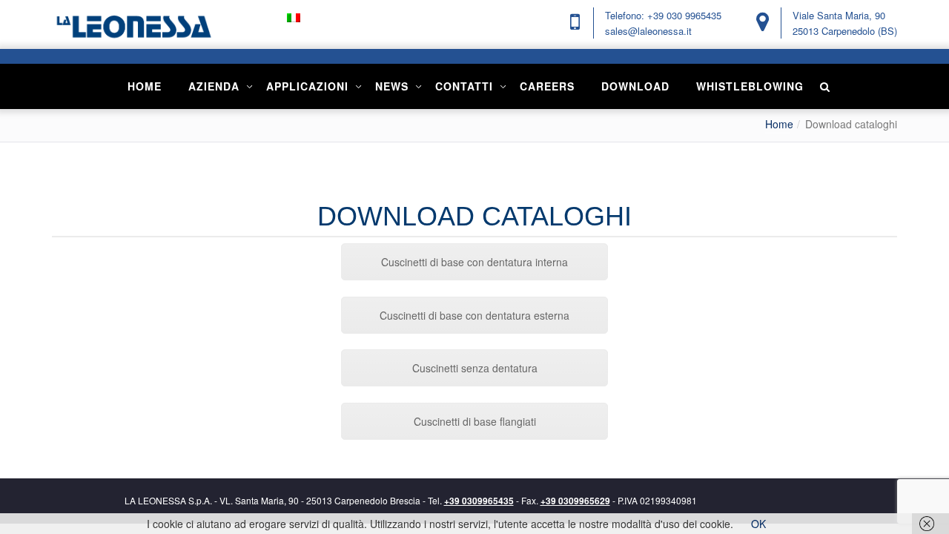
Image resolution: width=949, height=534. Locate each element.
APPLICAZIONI (307, 86)
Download (635, 86)
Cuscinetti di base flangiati (475, 421)
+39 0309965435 (479, 500)
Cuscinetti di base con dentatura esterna (474, 315)
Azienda (213, 86)
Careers (547, 86)
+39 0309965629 (575, 500)
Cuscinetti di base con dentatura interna (474, 261)
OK (758, 523)
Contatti (464, 86)
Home (145, 86)
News (392, 86)
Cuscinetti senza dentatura (475, 367)
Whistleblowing (750, 86)
